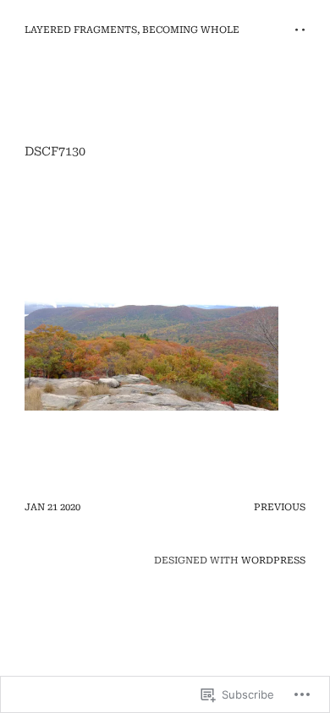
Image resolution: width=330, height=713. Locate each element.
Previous (279, 507)
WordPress (273, 560)
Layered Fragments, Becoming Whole (132, 29)
